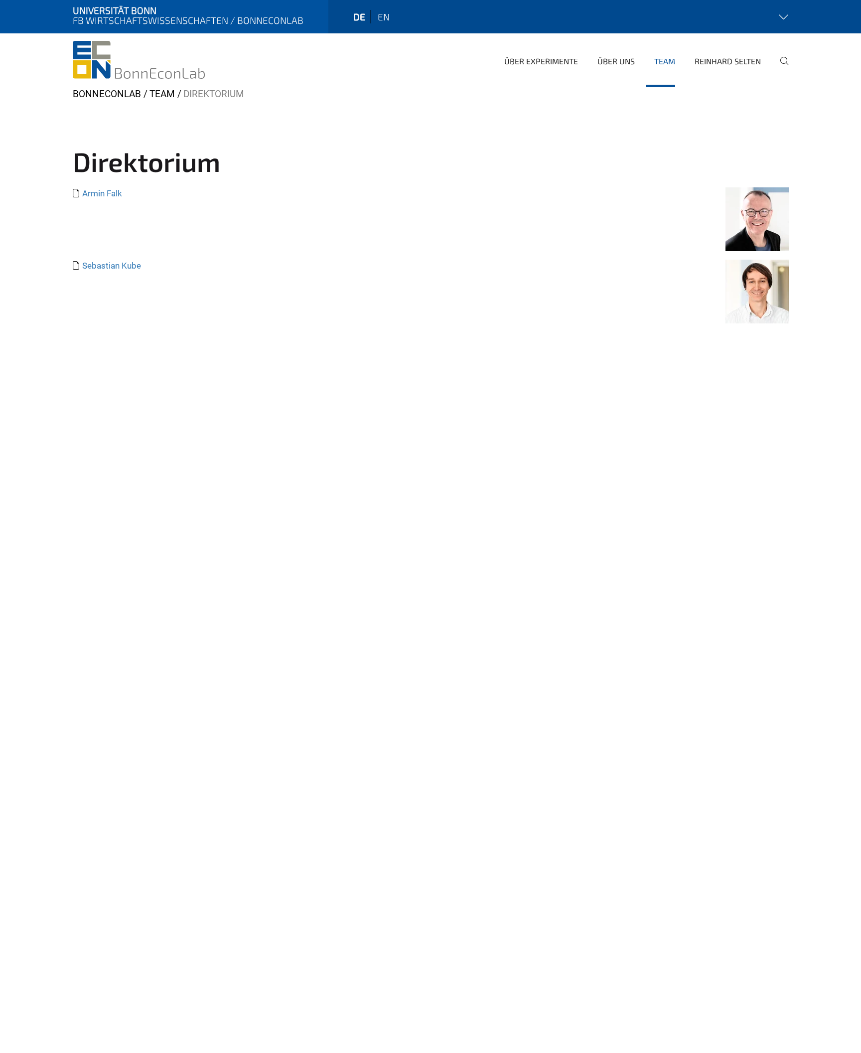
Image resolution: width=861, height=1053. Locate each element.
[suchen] (780, 67)
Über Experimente (541, 61)
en (384, 16)
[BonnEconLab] (139, 60)
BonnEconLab (107, 94)
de (359, 16)
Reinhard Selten (728, 61)
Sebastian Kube (111, 266)
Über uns (616, 61)
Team (664, 61)
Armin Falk (102, 193)
